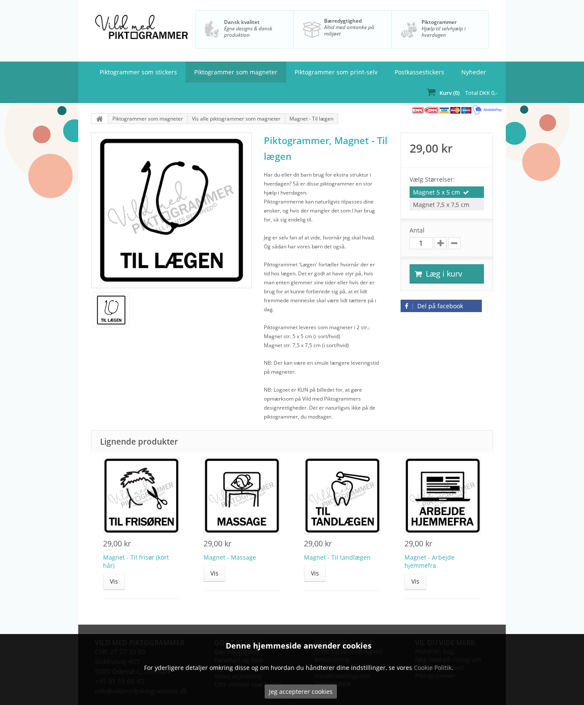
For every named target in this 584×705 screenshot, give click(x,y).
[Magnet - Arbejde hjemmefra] (442, 495)
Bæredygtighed (343, 21)
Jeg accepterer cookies (301, 691)
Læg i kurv (443, 273)
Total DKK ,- (468, 93)
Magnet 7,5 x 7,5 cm (441, 205)
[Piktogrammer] (141, 32)
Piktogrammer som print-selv (336, 72)
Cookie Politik (432, 668)
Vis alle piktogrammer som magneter (236, 118)
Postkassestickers (419, 72)
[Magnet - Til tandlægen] (342, 495)
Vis (114, 581)
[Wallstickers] (99, 118)
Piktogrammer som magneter (235, 72)
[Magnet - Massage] (242, 495)
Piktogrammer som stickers (138, 72)
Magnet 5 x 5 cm (436, 192)
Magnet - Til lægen (311, 118)
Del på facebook (439, 306)
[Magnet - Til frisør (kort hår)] (141, 495)
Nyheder (473, 72)
